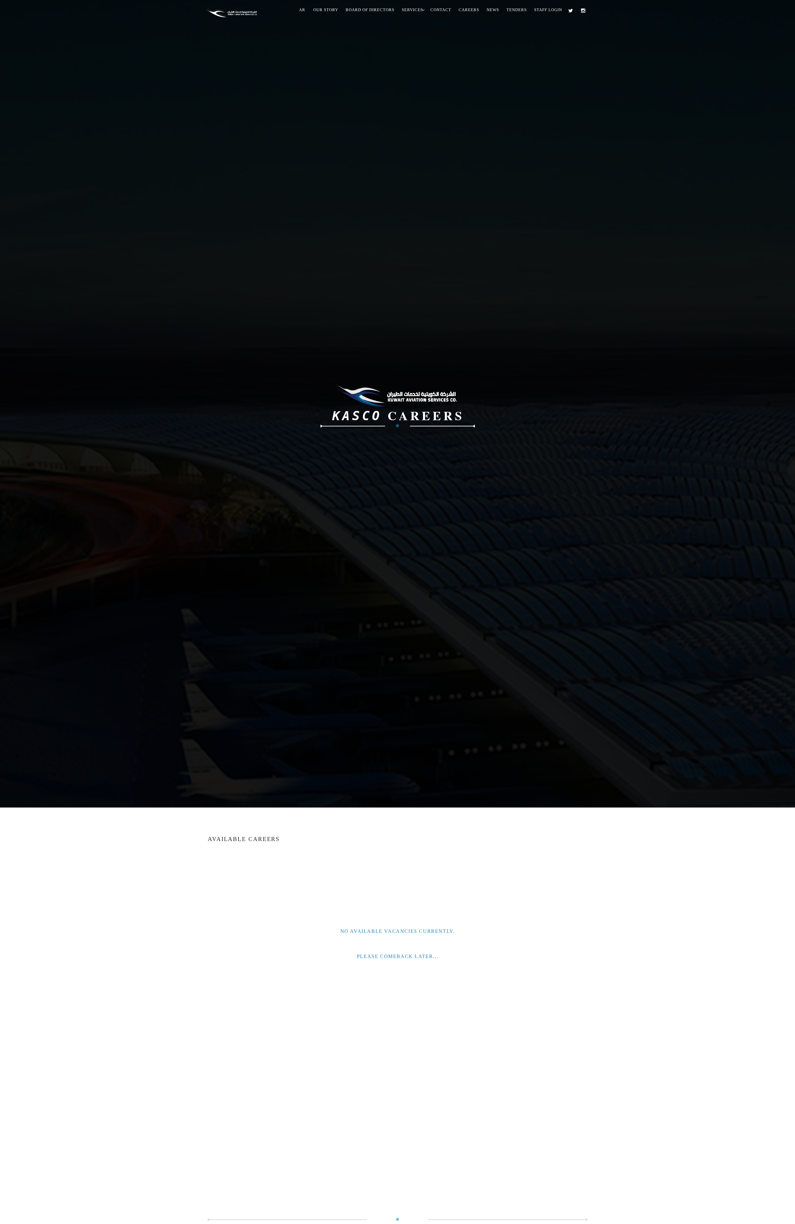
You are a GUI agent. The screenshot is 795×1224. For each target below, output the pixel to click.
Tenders (517, 9)
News (493, 9)
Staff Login (548, 9)
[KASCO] (234, 11)
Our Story (325, 9)
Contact (440, 9)
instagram (585, 10)
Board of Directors (370, 9)
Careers (469, 9)
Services (412, 9)
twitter (572, 10)
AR (302, 9)
